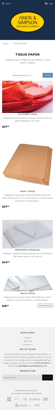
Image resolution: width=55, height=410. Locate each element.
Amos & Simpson (30, 390)
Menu (8, 3)
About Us (27, 341)
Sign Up (47, 378)
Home (5, 43)
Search (27, 338)
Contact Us (27, 344)
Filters (47, 75)
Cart (51, 3)
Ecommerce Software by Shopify (26, 393)
